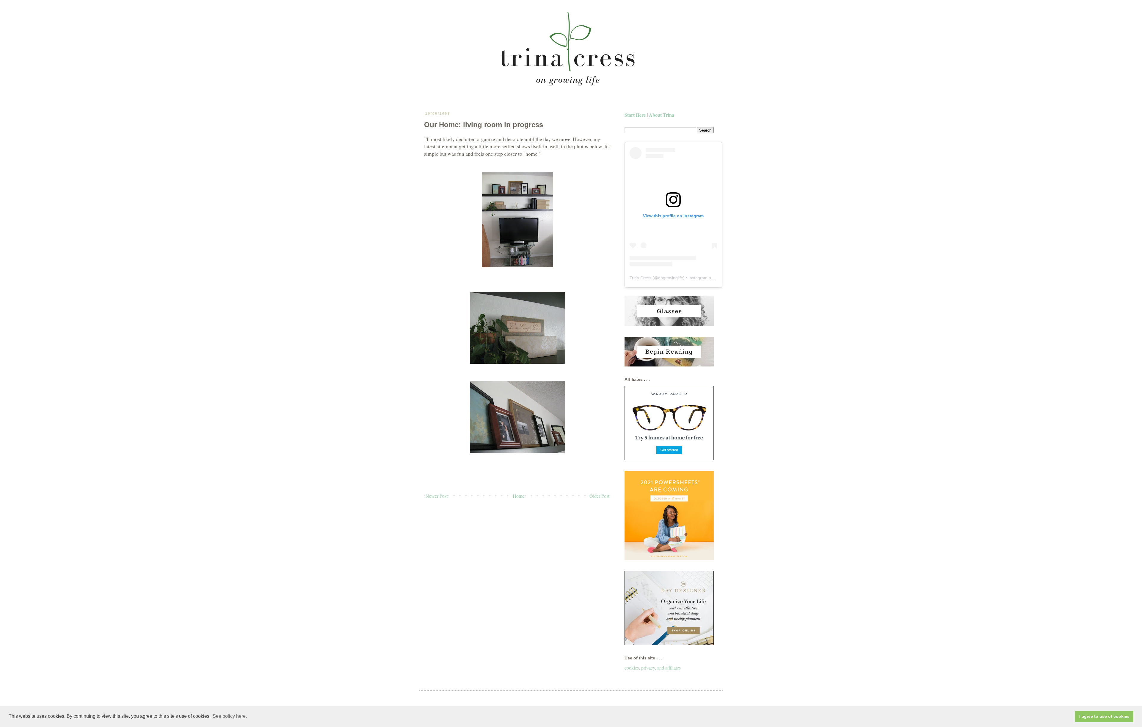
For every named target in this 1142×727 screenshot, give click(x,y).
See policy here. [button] (230, 716)
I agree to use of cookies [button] (1104, 716)
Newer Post (437, 496)
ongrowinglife (670, 277)
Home (518, 496)
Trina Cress (640, 277)
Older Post (599, 496)
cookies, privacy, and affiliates (653, 667)
